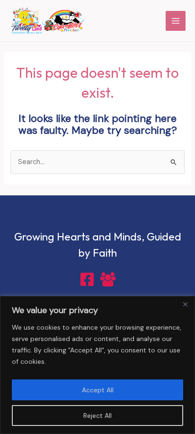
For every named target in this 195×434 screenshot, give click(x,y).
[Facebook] (87, 279)
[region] (97, 365)
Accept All (98, 390)
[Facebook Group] (107, 279)
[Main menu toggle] (176, 21)
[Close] (185, 304)
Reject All (97, 415)
